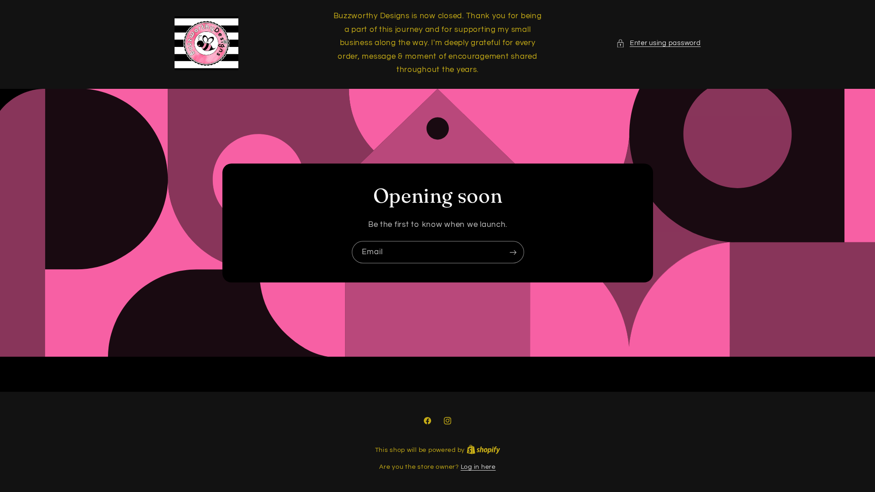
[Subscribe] (512, 252)
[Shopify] (483, 450)
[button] (658, 43)
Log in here (478, 467)
